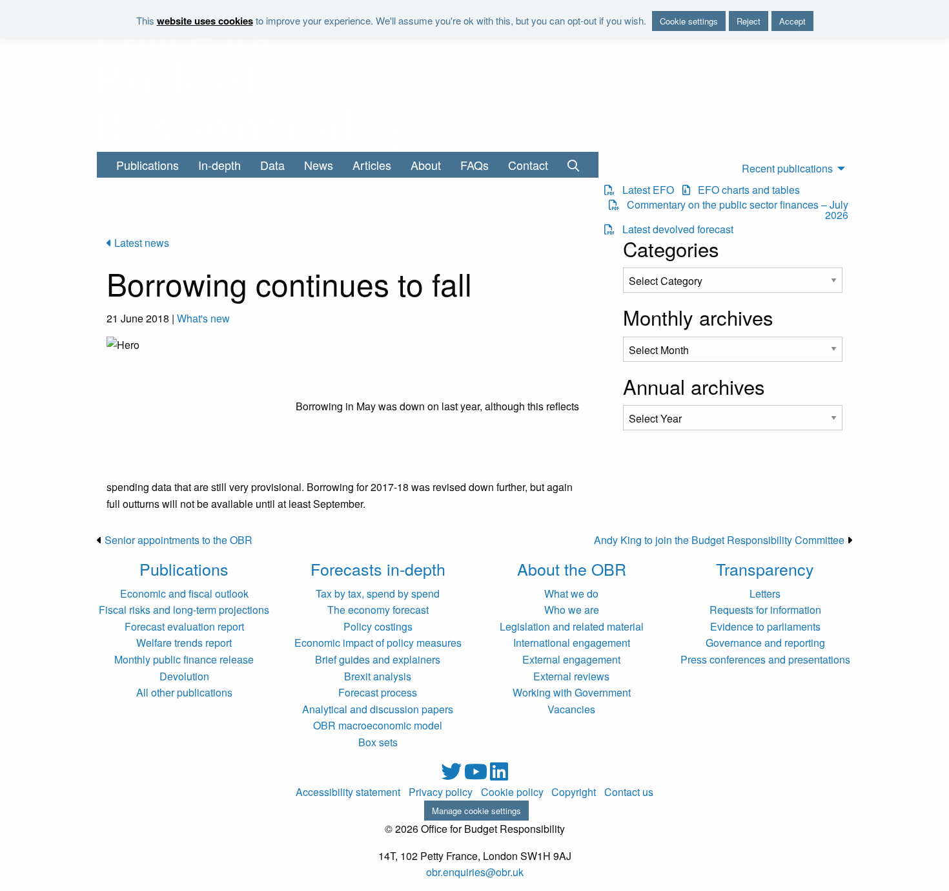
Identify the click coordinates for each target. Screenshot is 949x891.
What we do (571, 593)
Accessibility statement (348, 792)
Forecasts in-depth (378, 568)
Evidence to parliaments (765, 626)
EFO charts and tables (745, 190)
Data (272, 164)
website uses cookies (205, 21)
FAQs (474, 164)
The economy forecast (378, 609)
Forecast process (377, 692)
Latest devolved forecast (674, 229)
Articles (371, 164)
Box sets (378, 742)
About (426, 164)
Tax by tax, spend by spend (378, 593)
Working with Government (572, 692)
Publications (147, 164)
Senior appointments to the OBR (178, 539)
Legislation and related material (572, 626)
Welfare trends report (184, 642)
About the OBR (571, 568)
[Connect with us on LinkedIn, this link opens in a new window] (499, 775)
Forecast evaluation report (184, 626)
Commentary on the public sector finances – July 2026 (733, 210)
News (318, 164)
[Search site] (573, 165)
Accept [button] (792, 21)
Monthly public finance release (184, 659)
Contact (528, 164)
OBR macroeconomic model (377, 725)
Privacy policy (441, 792)
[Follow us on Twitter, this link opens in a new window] (452, 775)
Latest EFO (644, 190)
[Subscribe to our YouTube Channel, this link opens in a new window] (477, 775)
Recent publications (787, 168)
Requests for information (765, 609)
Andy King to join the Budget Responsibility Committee (719, 539)
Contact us (628, 792)
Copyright (573, 792)
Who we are (571, 609)
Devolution (184, 676)
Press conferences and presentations (765, 659)
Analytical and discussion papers (377, 709)
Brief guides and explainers (377, 659)
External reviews (571, 676)
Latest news (140, 242)
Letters (765, 593)
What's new (203, 318)
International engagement (571, 642)
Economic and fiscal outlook (184, 593)
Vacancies (571, 709)
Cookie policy (512, 792)
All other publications (184, 692)
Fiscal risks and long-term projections (184, 609)
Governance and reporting (765, 642)
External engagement (571, 659)
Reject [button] (748, 21)
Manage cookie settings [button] (476, 810)
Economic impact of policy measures (378, 642)
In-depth (219, 164)
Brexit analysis (377, 676)
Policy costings (378, 626)
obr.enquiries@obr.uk (475, 872)
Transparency (765, 568)
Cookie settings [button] (689, 21)
